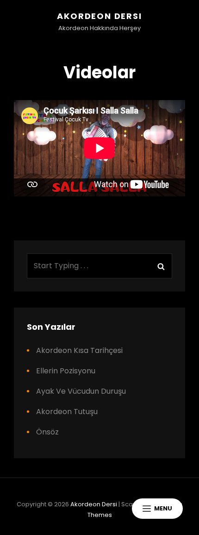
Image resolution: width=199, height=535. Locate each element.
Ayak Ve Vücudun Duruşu (81, 391)
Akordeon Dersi (99, 16)
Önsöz (47, 432)
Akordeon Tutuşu (67, 411)
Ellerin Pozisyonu (65, 370)
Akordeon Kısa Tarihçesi (79, 350)
